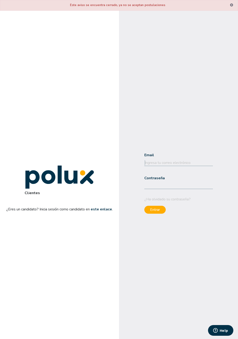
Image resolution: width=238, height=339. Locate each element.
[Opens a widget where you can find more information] (220, 331)
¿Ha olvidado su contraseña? (167, 199)
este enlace (101, 209)
